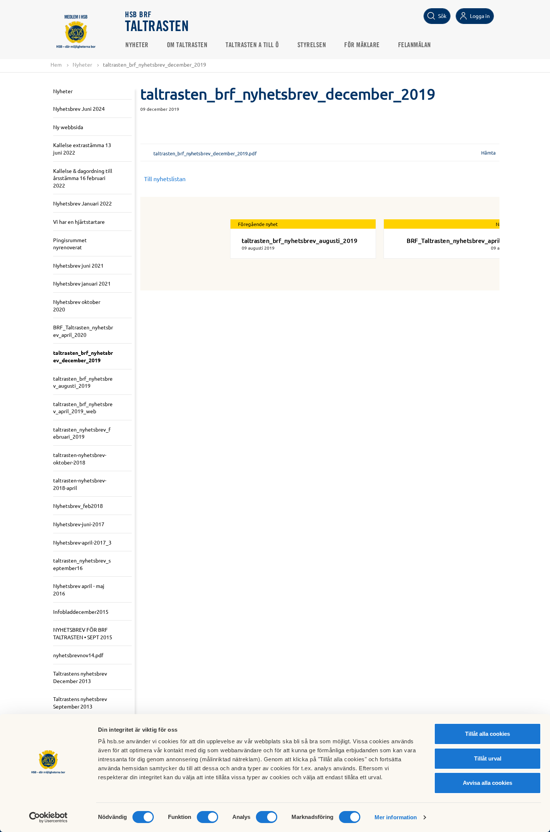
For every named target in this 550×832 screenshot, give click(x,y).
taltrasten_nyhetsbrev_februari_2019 (81, 433)
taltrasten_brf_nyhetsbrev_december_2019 (83, 356)
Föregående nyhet (258, 224)
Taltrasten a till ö (252, 45)
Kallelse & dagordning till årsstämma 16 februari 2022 (82, 178)
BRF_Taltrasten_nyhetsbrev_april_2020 (83, 331)
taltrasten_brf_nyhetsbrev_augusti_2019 (83, 382)
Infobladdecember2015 (81, 611)
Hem (56, 64)
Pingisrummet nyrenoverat (70, 244)
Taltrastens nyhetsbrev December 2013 (80, 677)
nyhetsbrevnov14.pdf (78, 655)
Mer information (396, 817)
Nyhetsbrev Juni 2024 (79, 108)
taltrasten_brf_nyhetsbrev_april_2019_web (83, 407)
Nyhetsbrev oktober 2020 (76, 305)
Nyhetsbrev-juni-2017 (78, 524)
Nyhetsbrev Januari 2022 (82, 203)
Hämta (488, 152)
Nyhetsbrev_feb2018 (78, 505)
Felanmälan (414, 45)
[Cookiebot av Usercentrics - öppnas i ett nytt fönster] (48, 817)
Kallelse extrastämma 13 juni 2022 (82, 148)
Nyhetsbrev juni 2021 (78, 265)
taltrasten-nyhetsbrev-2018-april (79, 484)
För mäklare (362, 45)
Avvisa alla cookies (487, 783)
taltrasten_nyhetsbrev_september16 (82, 564)
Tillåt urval (487, 758)
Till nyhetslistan (165, 178)
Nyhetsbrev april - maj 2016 (78, 589)
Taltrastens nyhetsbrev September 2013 (80, 702)
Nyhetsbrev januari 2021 (82, 283)
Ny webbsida (68, 127)
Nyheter (137, 45)
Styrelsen (311, 45)
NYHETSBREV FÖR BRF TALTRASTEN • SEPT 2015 (82, 633)
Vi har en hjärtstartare (79, 221)
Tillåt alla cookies (487, 734)
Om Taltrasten (187, 45)
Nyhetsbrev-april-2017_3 (82, 542)
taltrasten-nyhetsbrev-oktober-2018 (79, 458)
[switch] (207, 817)
